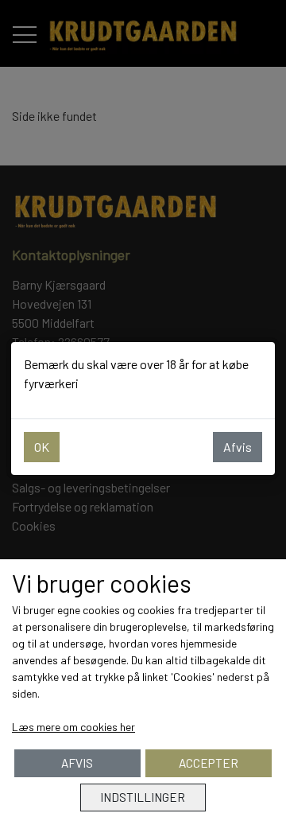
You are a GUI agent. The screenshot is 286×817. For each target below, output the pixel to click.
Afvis (237, 446)
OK (41, 446)
